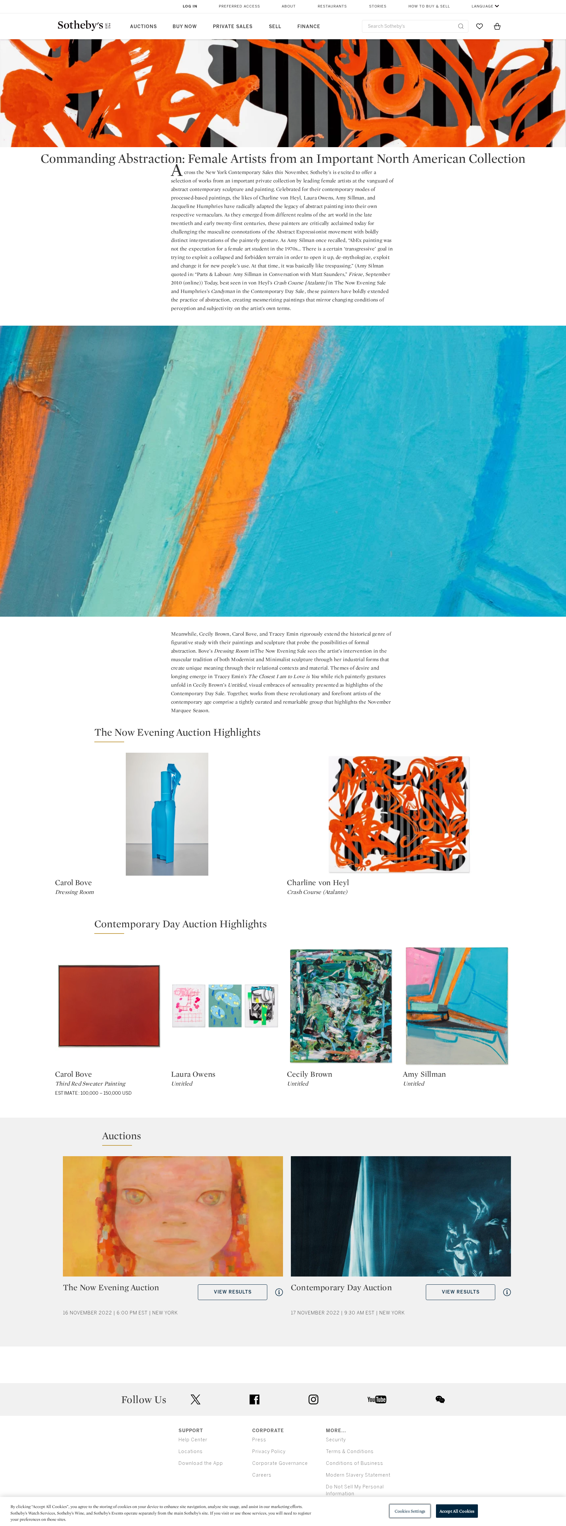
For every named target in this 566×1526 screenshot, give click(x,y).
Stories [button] (378, 6)
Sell (275, 26)
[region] (283, 1511)
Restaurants (332, 6)
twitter (195, 1400)
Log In (190, 6)
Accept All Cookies (457, 1511)
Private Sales (233, 26)
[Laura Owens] (225, 1005)
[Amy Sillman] (457, 1005)
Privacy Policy (269, 1451)
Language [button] (483, 6)
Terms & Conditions (350, 1451)
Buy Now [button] (185, 26)
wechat (440, 1399)
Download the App (201, 1463)
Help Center (193, 1440)
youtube (377, 1399)
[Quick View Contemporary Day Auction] (507, 1292)
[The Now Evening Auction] (173, 1219)
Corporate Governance (280, 1463)
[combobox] (415, 26)
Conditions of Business (354, 1463)
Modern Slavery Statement (358, 1475)
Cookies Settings (410, 1511)
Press (259, 1440)
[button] (287, 735)
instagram (313, 1399)
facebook (254, 1399)
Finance (308, 26)
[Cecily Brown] (341, 1005)
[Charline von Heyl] (399, 814)
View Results (233, 1292)
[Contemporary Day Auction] (401, 1219)
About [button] (289, 6)
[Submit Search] (460, 26)
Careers (262, 1475)
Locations (191, 1451)
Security (336, 1440)
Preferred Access (239, 6)
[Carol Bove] (167, 814)
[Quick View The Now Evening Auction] (279, 1292)
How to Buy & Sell (429, 6)
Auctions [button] (143, 26)
